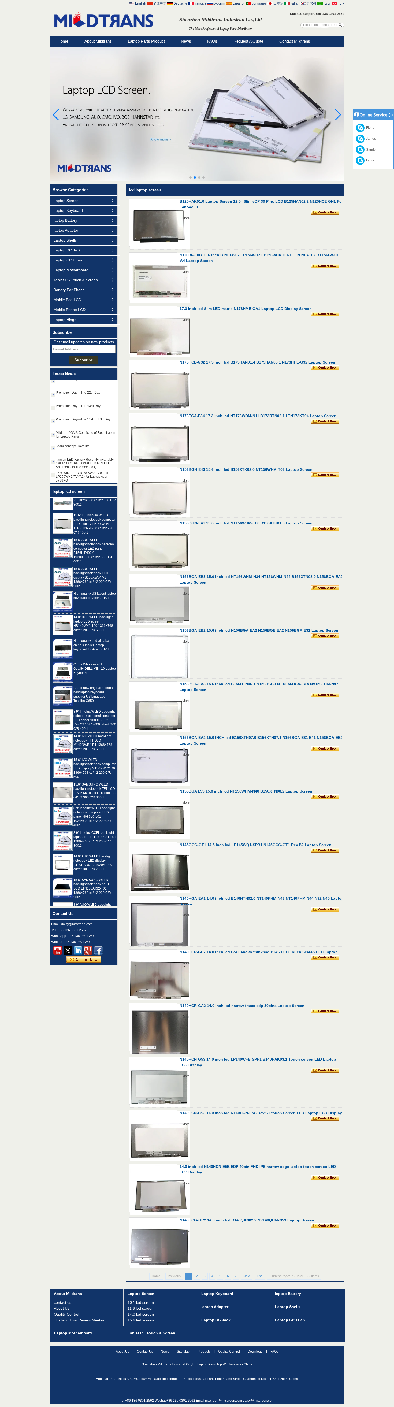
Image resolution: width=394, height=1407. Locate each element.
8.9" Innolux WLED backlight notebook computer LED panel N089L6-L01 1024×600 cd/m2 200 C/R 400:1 (94, 804)
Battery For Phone (69, 290)
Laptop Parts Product (146, 41)
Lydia (369, 160)
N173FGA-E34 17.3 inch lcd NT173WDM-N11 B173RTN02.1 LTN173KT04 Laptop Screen (258, 416)
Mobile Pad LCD (67, 300)
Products (204, 1351)
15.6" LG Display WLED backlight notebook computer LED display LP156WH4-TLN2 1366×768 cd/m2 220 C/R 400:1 (94, 511)
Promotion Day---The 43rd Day (78, 393)
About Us (61, 1308)
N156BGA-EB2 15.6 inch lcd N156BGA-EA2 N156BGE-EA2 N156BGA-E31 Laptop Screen (259, 630)
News (186, 41)
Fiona (369, 127)
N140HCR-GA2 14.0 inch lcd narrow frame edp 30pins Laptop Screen (242, 1006)
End (260, 1276)
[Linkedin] (78, 950)
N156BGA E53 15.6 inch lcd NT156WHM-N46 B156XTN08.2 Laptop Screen (246, 791)
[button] (190, 177)
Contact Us (145, 1351)
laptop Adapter (66, 230)
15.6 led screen (141, 1320)
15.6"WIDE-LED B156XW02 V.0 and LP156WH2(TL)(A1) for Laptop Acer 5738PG (82, 464)
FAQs (212, 41)
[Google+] (88, 950)
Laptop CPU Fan (68, 260)
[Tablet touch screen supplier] (197, 180)
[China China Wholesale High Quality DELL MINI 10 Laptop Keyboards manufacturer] (63, 660)
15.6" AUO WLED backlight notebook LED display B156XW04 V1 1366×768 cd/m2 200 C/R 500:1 (92, 565)
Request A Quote (248, 41)
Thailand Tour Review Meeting (79, 1320)
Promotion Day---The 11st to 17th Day (83, 407)
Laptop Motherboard (71, 270)
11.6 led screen (141, 1308)
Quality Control (66, 1314)
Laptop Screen (66, 200)
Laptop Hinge (65, 319)
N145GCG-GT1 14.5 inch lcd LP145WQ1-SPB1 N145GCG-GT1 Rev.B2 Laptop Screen (256, 845)
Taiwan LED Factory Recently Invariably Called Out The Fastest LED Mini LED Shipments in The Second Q (85, 451)
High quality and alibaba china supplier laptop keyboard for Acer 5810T (91, 633)
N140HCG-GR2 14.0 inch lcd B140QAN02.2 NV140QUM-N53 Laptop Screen (247, 1220)
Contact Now (83, 959)
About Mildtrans (98, 41)
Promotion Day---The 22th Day (78, 380)
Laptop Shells (65, 240)
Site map (183, 1351)
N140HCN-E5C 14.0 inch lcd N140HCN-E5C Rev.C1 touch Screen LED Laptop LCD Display (261, 1113)
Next (246, 1276)
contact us (62, 1302)
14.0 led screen (141, 1314)
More (186, 218)
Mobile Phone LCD (70, 310)
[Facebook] (98, 950)
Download (255, 1351)
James (370, 138)
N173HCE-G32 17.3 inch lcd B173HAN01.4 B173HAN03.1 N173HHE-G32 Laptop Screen (257, 362)
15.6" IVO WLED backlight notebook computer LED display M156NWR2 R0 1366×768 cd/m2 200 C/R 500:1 (94, 756)
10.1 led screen (141, 1302)
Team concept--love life (73, 434)
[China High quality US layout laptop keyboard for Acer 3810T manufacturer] (63, 589)
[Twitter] (68, 950)
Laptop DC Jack (67, 250)
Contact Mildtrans (294, 41)
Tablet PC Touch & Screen (76, 280)
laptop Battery (65, 220)
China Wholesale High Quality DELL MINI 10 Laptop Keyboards (94, 656)
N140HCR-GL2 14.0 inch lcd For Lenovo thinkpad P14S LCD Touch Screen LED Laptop (259, 952)
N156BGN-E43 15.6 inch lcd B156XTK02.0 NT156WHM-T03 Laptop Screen (246, 469)
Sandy (370, 149)
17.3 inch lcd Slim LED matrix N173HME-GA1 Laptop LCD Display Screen (246, 308)
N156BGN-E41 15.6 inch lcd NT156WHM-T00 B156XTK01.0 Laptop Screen (246, 523)
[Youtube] (57, 950)
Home (63, 41)
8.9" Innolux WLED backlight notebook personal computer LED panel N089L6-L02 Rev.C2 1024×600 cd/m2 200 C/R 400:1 (94, 707)
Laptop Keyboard (68, 210)
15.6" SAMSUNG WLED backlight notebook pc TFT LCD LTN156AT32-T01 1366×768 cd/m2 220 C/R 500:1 (92, 876)
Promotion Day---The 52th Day (78, 474)
